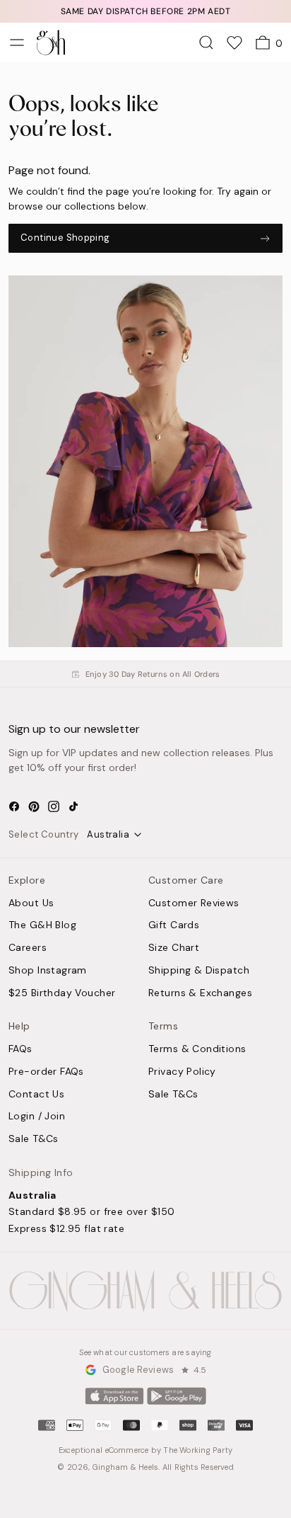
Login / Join (36, 1116)
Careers (27, 948)
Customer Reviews (193, 903)
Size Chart (173, 948)
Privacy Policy (182, 1072)
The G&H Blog (42, 925)
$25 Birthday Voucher (61, 993)
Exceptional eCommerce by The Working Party (145, 1450)
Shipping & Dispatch (198, 970)
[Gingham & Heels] (145, 1290)
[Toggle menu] (16, 42)
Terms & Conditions (197, 1049)
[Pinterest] (34, 806)
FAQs (20, 1049)
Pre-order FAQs (46, 1072)
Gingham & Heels (125, 1467)
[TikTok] (73, 806)
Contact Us (36, 1094)
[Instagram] (53, 806)
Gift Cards (173, 925)
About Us (31, 903)
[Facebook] (14, 806)
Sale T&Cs (33, 1139)
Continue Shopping (65, 238)
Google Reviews (138, 1370)
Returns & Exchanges (200, 993)
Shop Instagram (47, 970)
